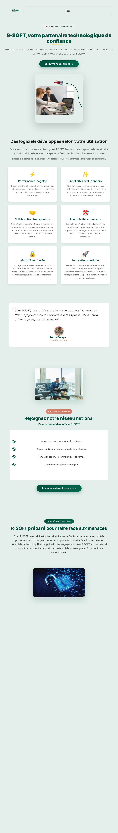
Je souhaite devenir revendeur (59, 488)
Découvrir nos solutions (57, 63)
